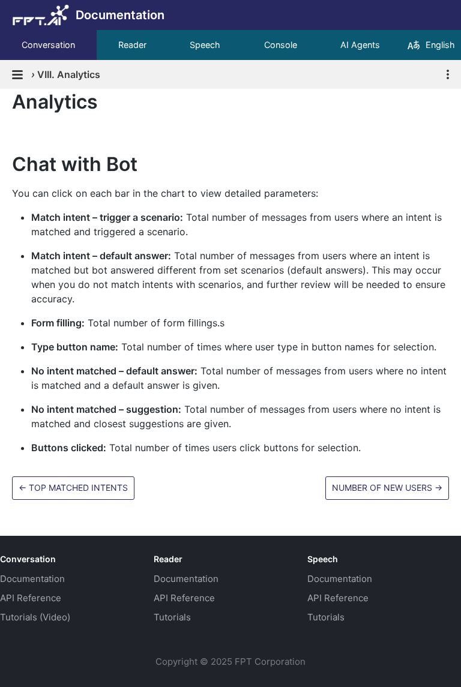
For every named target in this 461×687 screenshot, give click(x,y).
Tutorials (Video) (35, 617)
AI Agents (360, 45)
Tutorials (172, 617)
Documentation (32, 578)
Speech (205, 45)
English (440, 45)
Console (280, 45)
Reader (132, 45)
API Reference (30, 598)
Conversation (48, 45)
